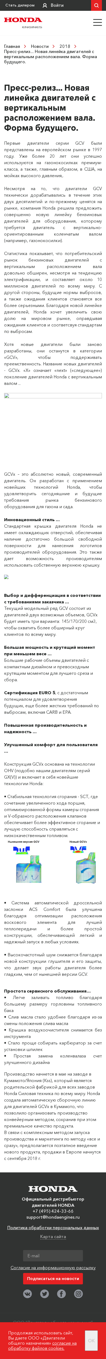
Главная (12, 46)
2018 (65, 46)
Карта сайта (53, 1236)
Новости (40, 46)
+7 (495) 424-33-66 (53, 1211)
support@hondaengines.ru (53, 1217)
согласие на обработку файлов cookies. (42, 1345)
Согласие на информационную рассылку (53, 1267)
